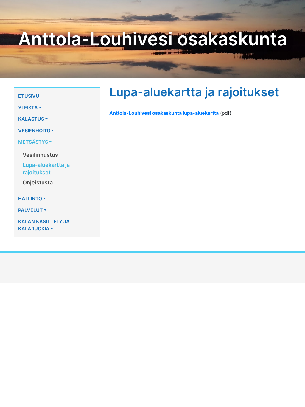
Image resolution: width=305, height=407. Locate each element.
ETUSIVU (28, 96)
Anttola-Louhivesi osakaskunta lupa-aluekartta (164, 113)
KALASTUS (31, 119)
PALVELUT (30, 210)
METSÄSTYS (33, 142)
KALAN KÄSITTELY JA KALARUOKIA (44, 225)
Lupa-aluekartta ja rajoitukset (46, 168)
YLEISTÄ (28, 108)
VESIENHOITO (34, 130)
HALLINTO (30, 198)
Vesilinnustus (40, 155)
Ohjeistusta (38, 182)
